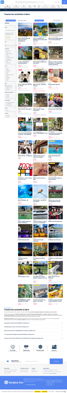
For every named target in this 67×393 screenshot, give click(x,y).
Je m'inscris (56, 361)
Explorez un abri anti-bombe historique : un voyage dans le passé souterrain (55, 63)
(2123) (53, 107)
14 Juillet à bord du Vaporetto (22, 259)
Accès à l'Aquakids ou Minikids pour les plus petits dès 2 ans (40, 40)
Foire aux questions (7, 372)
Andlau (28, 154)
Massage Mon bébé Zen (54, 84)
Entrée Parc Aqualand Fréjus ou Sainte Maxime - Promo (55, 300)
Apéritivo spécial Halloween (55, 221)
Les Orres (21, 298)
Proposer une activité (24, 369)
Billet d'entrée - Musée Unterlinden (38, 109)
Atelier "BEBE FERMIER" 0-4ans (40, 133)
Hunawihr (25, 107)
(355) (38, 198)
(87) (37, 298)
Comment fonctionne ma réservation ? (10, 369)
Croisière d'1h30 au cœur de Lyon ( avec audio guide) (40, 222)
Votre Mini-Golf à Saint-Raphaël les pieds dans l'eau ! (40, 278)
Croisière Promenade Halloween (38, 240)
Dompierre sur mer (38, 131)
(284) (22, 83)
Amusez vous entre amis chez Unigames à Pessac (54, 201)
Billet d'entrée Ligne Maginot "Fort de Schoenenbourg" (55, 39)
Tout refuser (44, 391)
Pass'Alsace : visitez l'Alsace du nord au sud (25, 178)
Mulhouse (55, 275)
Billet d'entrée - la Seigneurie (25, 155)
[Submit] (17, 2)
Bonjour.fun (34, 369)
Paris (49, 60)
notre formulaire (53, 373)
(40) (52, 275)
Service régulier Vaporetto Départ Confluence (24, 222)
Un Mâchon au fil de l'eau (54, 239)
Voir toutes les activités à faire (31, 384)
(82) (37, 83)
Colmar (40, 107)
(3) (37, 107)
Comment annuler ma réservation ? (10, 371)
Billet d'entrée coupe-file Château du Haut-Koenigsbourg (24, 40)
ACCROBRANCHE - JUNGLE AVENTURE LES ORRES (24, 300)
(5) (22, 131)
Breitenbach (52, 131)
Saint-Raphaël (29, 131)
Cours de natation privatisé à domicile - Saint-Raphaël (25, 133)
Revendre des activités (24, 371)
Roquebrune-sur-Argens (27, 60)
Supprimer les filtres (10, 20)
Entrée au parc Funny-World (55, 109)
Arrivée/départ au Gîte (23, 276)
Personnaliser (51, 391)
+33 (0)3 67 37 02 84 (46, 369)
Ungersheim (43, 83)
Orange (49, 83)
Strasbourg (19, 176)
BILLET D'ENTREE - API (23, 200)
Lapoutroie (42, 60)
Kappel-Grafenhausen (58, 107)
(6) (37, 275)
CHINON (19, 275)
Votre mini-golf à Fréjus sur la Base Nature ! (55, 178)
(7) (22, 60)
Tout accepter (37, 391)
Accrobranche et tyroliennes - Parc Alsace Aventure (55, 133)
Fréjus (55, 176)
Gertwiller (34, 154)
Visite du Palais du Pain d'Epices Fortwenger (39, 156)
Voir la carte (40, 20)
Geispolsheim (29, 83)
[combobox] (29, 2)
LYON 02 (19, 238)
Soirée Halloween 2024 (23, 239)
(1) (22, 107)
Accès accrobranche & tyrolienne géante (23, 62)
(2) (37, 60)
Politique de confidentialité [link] (60, 391)
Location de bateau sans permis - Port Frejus (39, 300)
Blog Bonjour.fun (34, 371)
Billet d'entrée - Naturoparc (25, 109)
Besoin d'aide (49, 383)
